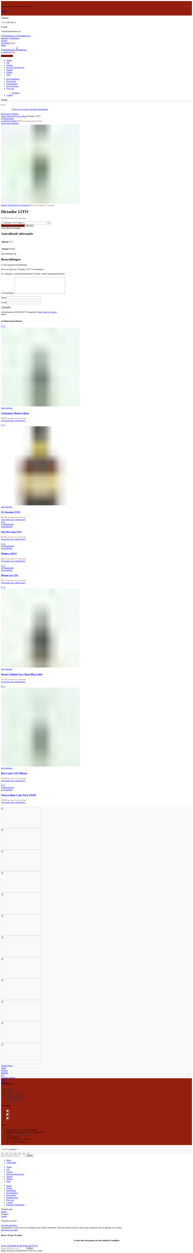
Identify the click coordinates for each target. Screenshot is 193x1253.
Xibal (3, 1080)
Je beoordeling (8, 293)
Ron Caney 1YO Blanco (14, 773)
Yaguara (4, 1070)
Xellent (4, 1082)
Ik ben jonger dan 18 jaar (27, 1245)
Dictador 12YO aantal (13, 223)
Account (9, 1091)
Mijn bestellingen (13, 1093)
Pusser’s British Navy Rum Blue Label (21, 674)
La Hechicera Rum (9, 121)
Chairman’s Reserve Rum (15, 413)
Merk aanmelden (13, 1100)
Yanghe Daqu (6, 1066)
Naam (3, 297)
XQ (2, 1075)
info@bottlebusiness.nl (21, 1134)
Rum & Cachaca (20, 116)
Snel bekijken (6, 408)
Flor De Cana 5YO (11, 531)
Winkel (10, 116)
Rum (40, 312)
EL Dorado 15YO (10, 512)
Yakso (3, 1068)
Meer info (5, 1230)
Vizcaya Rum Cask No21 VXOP (18, 795)
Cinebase (12, 1149)
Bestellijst (4, 11)
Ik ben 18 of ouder (9, 1245)
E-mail (4, 302)
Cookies (9, 1089)
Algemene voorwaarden (16, 1096)
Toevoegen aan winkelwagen (13, 226)
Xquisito (4, 1073)
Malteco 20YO (9, 553)
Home (4, 116)
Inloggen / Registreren (15, 1205)
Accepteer (14, 1230)
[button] (13, 420)
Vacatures (16, 93)
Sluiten (4, 1211)
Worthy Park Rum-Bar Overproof (15, 205)
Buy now (29, 226)
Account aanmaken (9, 1225)
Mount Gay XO (9, 575)
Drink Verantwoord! (14, 1098)
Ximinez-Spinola (8, 1077)
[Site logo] (8, 36)
